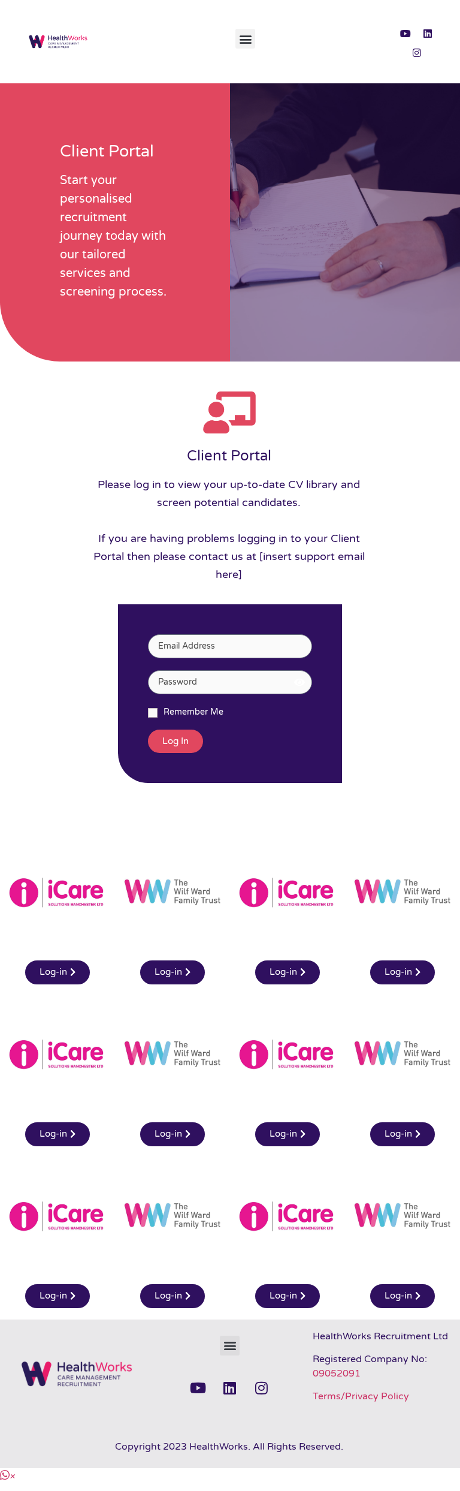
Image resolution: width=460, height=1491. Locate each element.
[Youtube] (405, 33)
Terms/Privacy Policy (361, 1396)
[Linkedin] (427, 33)
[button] (245, 39)
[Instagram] (416, 52)
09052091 (337, 1373)
